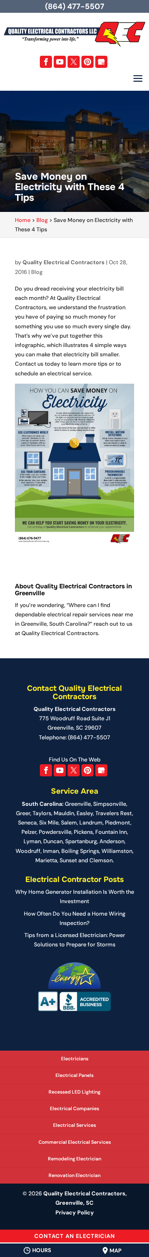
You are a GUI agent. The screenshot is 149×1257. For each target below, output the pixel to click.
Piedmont (117, 822)
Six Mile (49, 822)
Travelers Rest (113, 813)
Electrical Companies (74, 1108)
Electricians (74, 1058)
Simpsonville (109, 804)
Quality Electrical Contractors (64, 262)
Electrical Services (74, 1125)
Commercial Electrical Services (74, 1142)
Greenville (78, 804)
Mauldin (64, 813)
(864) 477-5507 (74, 6)
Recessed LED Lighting (74, 1092)
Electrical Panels (74, 1075)
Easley (85, 813)
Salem (69, 822)
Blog (37, 272)
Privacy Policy (74, 1212)
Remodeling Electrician (74, 1159)
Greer (23, 813)
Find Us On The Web (74, 759)
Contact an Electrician (74, 1236)
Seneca (27, 822)
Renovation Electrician (74, 1175)
